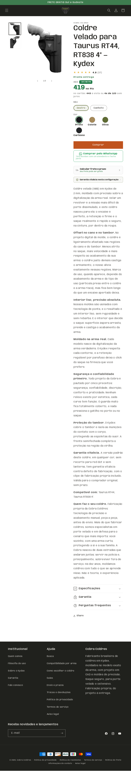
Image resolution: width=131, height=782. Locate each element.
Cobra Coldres (24, 760)
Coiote (92, 125)
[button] (6, 10)
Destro (81, 108)
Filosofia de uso (17, 663)
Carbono (79, 135)
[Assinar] (61, 733)
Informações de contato (60, 763)
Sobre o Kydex (16, 671)
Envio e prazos (55, 685)
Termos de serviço (58, 707)
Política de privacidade (60, 700)
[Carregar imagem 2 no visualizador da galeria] (15, 42)
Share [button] (80, 616)
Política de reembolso (70, 760)
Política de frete (113, 760)
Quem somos (15, 656)
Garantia (13, 678)
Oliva (105, 125)
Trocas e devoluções (59, 692)
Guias (50, 678)
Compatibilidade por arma (62, 663)
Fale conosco (15, 685)
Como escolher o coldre (60, 671)
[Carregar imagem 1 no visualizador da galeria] (15, 29)
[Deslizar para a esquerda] (37, 80)
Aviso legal (53, 714)
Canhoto (99, 108)
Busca (50, 656)
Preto (79, 125)
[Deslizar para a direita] (51, 80)
